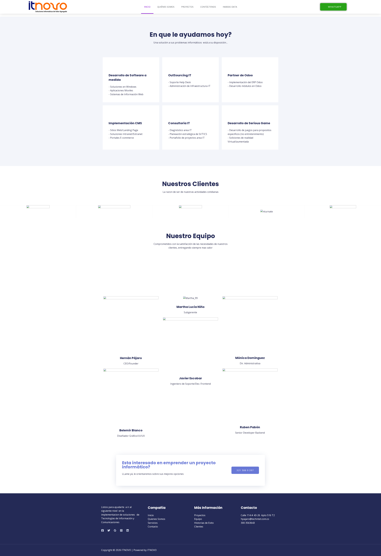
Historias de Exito (204, 522)
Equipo (198, 519)
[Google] (115, 530)
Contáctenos (208, 6)
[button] (333, 7)
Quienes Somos (156, 519)
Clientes (198, 526)
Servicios (153, 522)
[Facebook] (102, 530)
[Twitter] (108, 530)
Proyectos (187, 6)
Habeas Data (230, 6)
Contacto (153, 526)
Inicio (147, 6)
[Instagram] (121, 530)
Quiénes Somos (165, 6)
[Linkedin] (127, 530)
